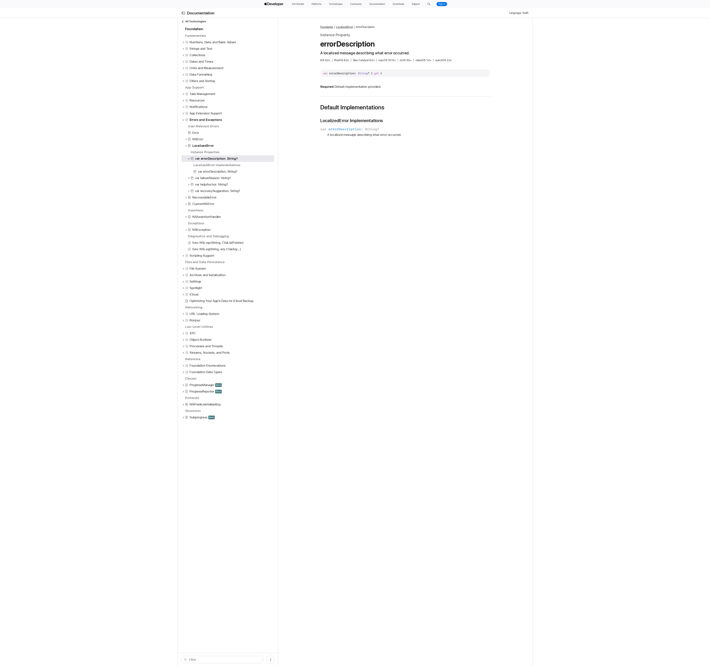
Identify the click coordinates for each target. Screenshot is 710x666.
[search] (222, 659)
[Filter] (224, 659)
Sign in (441, 4)
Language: (515, 12)
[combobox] (224, 659)
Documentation (200, 13)
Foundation (326, 27)
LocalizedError (344, 27)
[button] (429, 4)
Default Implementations (352, 107)
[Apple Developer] (274, 4)
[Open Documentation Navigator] (183, 13)
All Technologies (195, 21)
